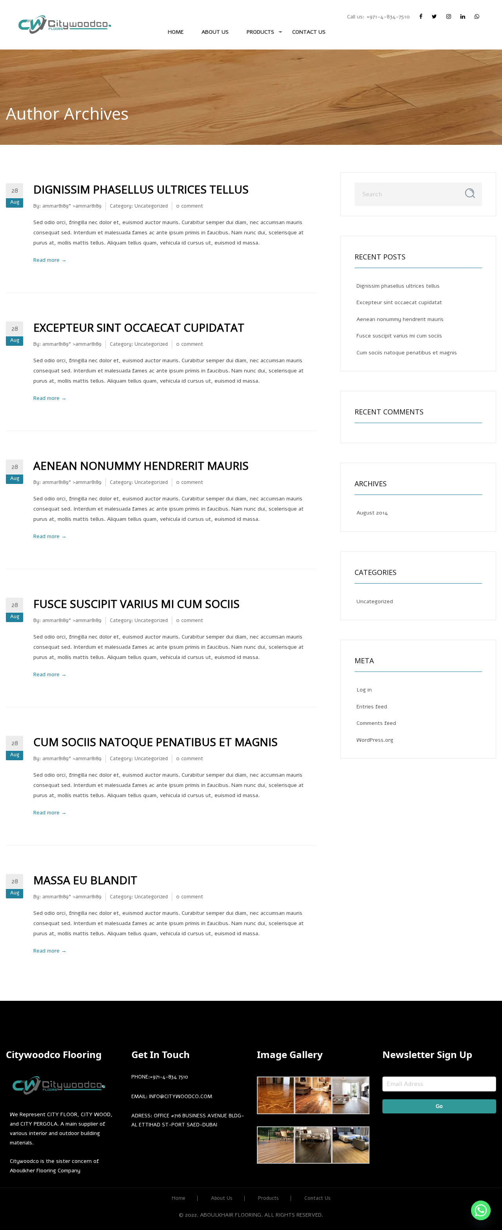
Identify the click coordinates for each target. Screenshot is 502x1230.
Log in (364, 689)
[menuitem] (64, 24)
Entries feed (371, 706)
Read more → (50, 260)
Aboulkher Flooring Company (45, 1170)
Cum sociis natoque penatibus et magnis (155, 741)
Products (260, 32)
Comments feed (376, 723)
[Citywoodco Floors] (64, 24)
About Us (215, 32)
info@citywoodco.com (180, 1096)
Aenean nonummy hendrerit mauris (141, 465)
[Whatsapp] (481, 1210)
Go (439, 1106)
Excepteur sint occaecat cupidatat (138, 327)
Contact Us (309, 32)
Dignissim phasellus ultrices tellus (141, 189)
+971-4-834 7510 (169, 1076)
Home (176, 32)
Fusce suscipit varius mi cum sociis (136, 603)
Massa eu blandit (85, 879)
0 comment (189, 206)
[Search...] (470, 193)
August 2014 (372, 512)
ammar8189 (55, 206)
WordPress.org (374, 740)
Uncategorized (151, 206)
